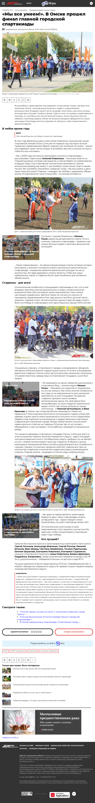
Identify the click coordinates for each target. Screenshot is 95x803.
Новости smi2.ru (10, 737)
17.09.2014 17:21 (7, 10)
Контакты (23, 748)
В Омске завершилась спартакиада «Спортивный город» (49, 622)
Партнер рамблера (41, 793)
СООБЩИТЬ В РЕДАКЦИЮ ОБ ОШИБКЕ (42, 748)
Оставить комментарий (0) (74, 632)
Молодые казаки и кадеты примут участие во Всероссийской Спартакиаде (42, 677)
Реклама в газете (42, 745)
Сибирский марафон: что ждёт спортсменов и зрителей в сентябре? (39, 700)
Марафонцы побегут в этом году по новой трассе (32, 693)
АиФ (77, 94)
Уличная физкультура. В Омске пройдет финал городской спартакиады (40, 685)
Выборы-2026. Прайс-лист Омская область (67, 745)
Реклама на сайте (27, 745)
